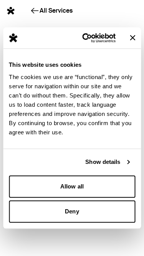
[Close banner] (132, 38)
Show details (102, 162)
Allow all (72, 186)
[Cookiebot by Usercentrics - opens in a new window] (86, 38)
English (122, 8)
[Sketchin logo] (11, 11)
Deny (72, 211)
